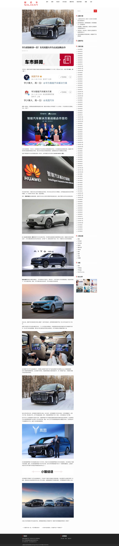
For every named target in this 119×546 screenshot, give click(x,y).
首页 (47, 1)
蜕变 (79, 251)
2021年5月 (80, 182)
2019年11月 (80, 220)
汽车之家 (62, 538)
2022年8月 (80, 151)
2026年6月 (80, 53)
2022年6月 (80, 155)
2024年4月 (80, 108)
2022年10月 (80, 146)
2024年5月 (80, 106)
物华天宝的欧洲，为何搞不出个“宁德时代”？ (53, 527)
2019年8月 (80, 227)
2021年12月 (80, 167)
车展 (79, 255)
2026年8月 (80, 49)
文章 (80, 267)
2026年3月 (80, 60)
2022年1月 (80, 165)
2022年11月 (80, 144)
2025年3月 (80, 85)
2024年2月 (80, 112)
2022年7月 (80, 153)
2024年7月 (80, 102)
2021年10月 (80, 172)
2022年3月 (80, 161)
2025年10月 (80, 70)
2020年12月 (80, 193)
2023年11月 (80, 119)
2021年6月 (80, 180)
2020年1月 (80, 216)
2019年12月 (80, 218)
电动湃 (57, 1)
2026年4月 (80, 57)
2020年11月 (80, 195)
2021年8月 (80, 176)
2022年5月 (80, 157)
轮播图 (79, 258)
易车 (66, 538)
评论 (80, 270)
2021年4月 (80, 184)
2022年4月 (80, 159)
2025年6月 (80, 79)
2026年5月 (80, 55)
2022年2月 (80, 163)
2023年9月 (80, 123)
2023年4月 (80, 134)
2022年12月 (80, 142)
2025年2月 (80, 87)
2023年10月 (80, 121)
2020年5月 (80, 208)
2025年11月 (80, 68)
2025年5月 (80, 81)
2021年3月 (80, 186)
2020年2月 (80, 214)
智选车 (79, 245)
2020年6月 (80, 205)
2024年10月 (80, 96)
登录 (79, 265)
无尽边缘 (65, 1)
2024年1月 (80, 115)
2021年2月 (80, 189)
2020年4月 (80, 210)
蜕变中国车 (79, 1)
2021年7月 (80, 178)
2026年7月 (80, 51)
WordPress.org (81, 272)
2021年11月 (80, 170)
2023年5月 (80, 131)
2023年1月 (80, 140)
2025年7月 (80, 76)
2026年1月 (80, 64)
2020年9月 (80, 199)
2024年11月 (80, 93)
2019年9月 (80, 225)
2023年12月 (80, 117)
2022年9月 (80, 148)
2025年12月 (80, 66)
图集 (86, 1)
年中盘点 (80, 241)
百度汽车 (69, 538)
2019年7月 (80, 229)
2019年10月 (80, 222)
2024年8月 (80, 100)
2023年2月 (80, 138)
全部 (91, 1)
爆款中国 (72, 1)
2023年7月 (80, 127)
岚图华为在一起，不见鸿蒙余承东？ (32, 527)
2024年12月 (80, 91)
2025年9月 (80, 72)
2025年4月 (80, 83)
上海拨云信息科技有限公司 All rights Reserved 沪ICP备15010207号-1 (35, 544)
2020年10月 (80, 197)
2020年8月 (80, 201)
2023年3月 (80, 136)
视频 (52, 1)
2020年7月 (80, 203)
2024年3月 (80, 110)
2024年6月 (80, 104)
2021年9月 (80, 174)
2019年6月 (80, 231)
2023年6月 (80, 129)
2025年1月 (80, 89)
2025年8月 (80, 74)
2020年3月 (80, 212)
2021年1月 (80, 191)
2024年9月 (80, 98)
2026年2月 (80, 62)
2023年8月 (80, 125)
